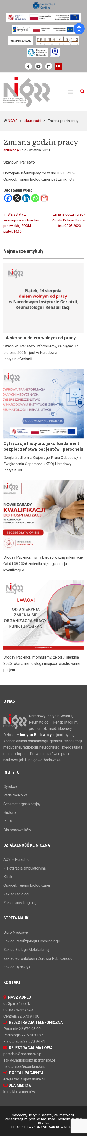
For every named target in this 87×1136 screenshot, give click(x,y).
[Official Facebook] (28, 66)
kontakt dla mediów (19, 1092)
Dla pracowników (17, 830)
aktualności (32, 121)
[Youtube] (38, 66)
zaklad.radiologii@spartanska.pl (29, 1060)
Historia (9, 812)
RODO (8, 821)
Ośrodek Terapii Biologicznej (26, 885)
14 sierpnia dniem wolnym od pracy (39, 337)
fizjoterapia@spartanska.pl (24, 1066)
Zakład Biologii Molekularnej (26, 949)
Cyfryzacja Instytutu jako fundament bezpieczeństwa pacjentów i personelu (43, 446)
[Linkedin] (26, 198)
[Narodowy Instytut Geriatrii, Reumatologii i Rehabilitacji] (26, 92)
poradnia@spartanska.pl (22, 1054)
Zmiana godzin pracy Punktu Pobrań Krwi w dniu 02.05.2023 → (68, 220)
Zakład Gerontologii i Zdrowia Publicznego (37, 958)
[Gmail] (44, 198)
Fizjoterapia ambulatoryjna (24, 868)
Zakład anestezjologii (20, 903)
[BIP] (58, 66)
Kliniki (8, 877)
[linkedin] (48, 66)
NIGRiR (13, 121)
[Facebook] (8, 198)
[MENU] (70, 92)
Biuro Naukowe (15, 932)
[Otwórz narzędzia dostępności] (79, 28)
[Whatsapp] (35, 198)
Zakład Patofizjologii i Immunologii (31, 941)
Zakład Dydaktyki (17, 967)
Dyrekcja (10, 786)
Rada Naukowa (15, 795)
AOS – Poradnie (16, 859)
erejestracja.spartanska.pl (24, 1079)
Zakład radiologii (16, 894)
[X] (17, 198)
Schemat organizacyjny (22, 804)
